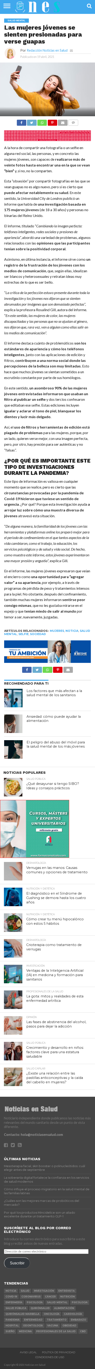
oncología (51, 1314)
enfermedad (33, 1319)
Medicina (25, 1331)
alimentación (64, 1308)
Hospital (12, 1325)
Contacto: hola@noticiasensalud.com (33, 1135)
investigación (44, 1290)
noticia (71, 631)
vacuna (52, 1325)
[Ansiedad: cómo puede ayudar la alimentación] (13, 723)
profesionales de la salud (56, 1331)
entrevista (66, 1290)
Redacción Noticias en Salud (47, 50)
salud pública (16, 1308)
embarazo (78, 1319)
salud (25, 1290)
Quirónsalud (40, 1308)
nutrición (67, 1296)
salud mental (57, 1302)
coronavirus (31, 1296)
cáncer (50, 1296)
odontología (33, 1325)
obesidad (69, 1325)
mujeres (57, 631)
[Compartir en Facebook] (21, 121)
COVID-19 (11, 1296)
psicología (35, 1302)
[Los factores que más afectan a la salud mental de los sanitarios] (13, 698)
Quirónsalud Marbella (22, 1314)
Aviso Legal (28, 1352)
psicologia (80, 1302)
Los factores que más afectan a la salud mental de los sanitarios (54, 693)
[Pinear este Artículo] (52, 121)
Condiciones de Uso (49, 1357)
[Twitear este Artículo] (32, 121)
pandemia (13, 1319)
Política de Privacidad (58, 1352)
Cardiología (73, 1314)
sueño (10, 1331)
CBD (83, 1331)
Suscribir (17, 1263)
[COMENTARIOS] (73, 121)
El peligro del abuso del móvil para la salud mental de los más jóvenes (56, 744)
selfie (23, 634)
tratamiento (56, 1319)
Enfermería (14, 1302)
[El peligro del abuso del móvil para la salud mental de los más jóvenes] (13, 749)
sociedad (38, 634)
